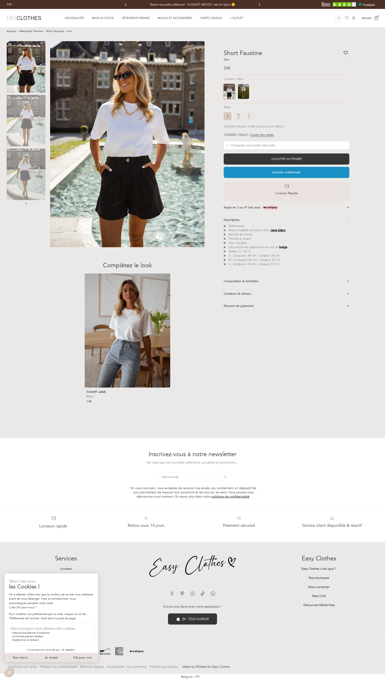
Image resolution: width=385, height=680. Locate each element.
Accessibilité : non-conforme (127, 667)
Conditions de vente (22, 667)
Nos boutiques (319, 578)
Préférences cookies (164, 667)
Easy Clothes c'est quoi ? (318, 569)
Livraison (66, 569)
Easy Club (319, 596)
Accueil (12, 31)
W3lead (201, 667)
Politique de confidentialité (58, 667)
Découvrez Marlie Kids (319, 605)
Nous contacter (319, 587)
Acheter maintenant (286, 172)
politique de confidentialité (230, 496)
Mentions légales (92, 667)
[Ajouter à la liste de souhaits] (166, 395)
